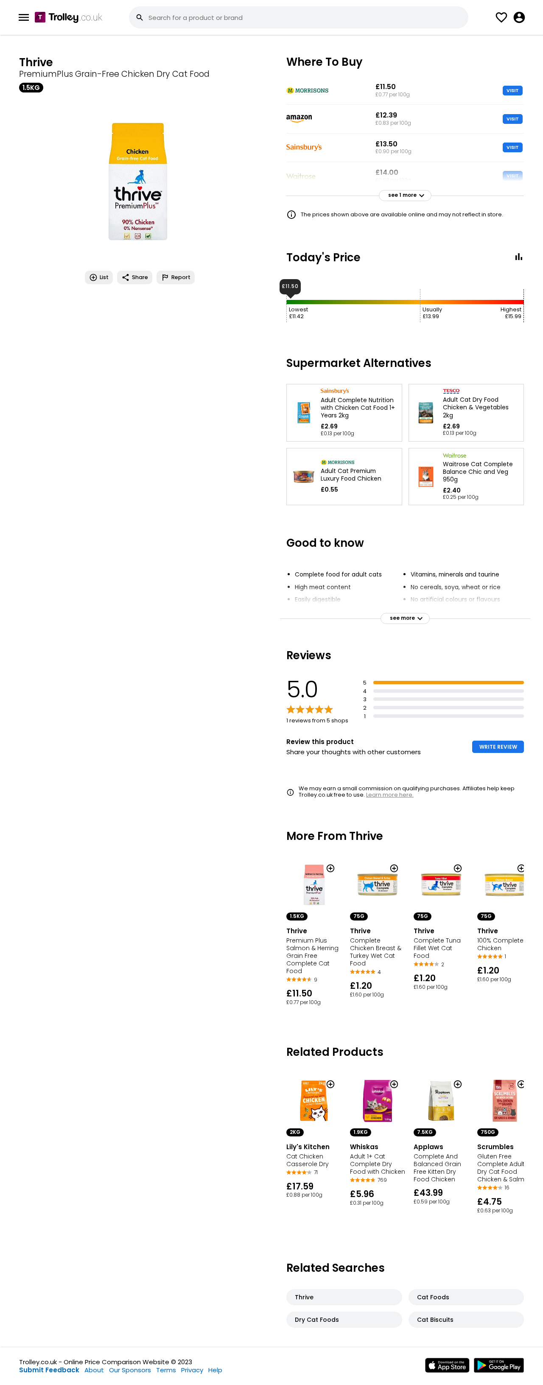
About (94, 1369)
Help (215, 1369)
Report (180, 277)
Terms (166, 1369)
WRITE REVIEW (498, 746)
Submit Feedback (49, 1369)
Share (140, 277)
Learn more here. (390, 795)
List (104, 277)
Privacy (192, 1369)
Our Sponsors (130, 1369)
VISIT (513, 90)
